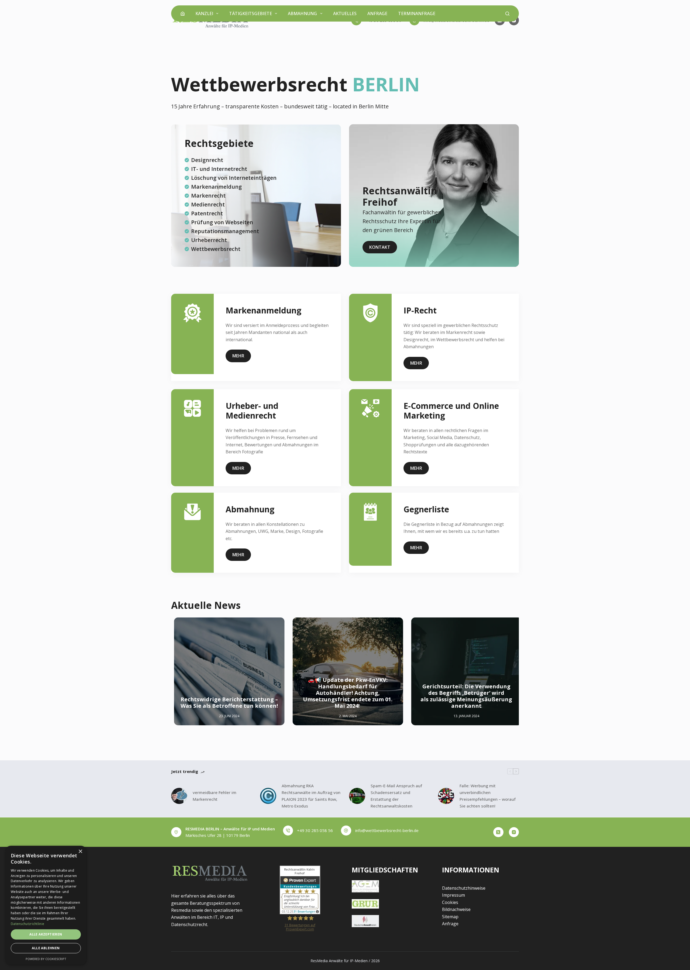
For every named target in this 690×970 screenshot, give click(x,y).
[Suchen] (507, 14)
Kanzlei (204, 13)
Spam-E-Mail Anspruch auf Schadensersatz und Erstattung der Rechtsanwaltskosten (396, 795)
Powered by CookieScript (46, 959)
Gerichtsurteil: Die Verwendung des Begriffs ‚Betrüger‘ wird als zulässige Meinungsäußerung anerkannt (463, 696)
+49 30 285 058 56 (315, 830)
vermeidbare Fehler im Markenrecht (214, 796)
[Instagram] (514, 832)
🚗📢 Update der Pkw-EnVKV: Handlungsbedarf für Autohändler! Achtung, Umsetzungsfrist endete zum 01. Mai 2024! (345, 693)
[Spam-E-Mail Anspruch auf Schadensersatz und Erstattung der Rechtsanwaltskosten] (357, 796)
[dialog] (45, 905)
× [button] (80, 852)
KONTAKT (379, 247)
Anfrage (377, 13)
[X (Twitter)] (498, 832)
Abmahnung (302, 13)
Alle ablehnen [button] (46, 948)
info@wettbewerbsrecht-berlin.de (387, 830)
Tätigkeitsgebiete (250, 13)
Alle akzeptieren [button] (45, 934)
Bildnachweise (456, 909)
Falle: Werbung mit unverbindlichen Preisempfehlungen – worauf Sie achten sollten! (488, 795)
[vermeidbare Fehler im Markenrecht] (179, 796)
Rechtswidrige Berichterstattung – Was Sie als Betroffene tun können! (226, 703)
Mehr (238, 356)
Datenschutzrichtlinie (27, 923)
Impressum (453, 895)
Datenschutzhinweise (463, 888)
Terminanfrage (416, 13)
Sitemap (450, 917)
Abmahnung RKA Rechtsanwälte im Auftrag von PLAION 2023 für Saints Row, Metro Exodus (311, 795)
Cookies (450, 902)
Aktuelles (345, 13)
